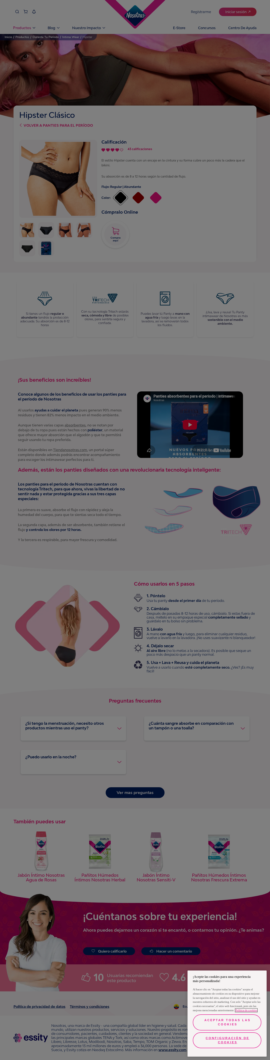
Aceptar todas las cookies (227, 1022)
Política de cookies (246, 1010)
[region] (227, 1013)
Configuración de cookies (227, 1040)
